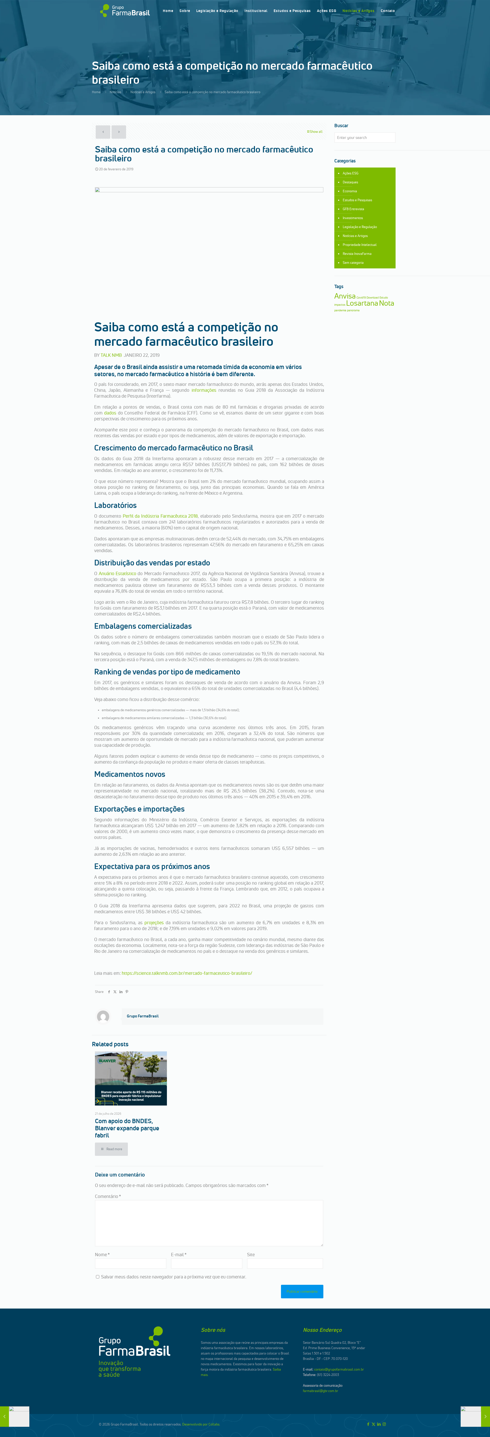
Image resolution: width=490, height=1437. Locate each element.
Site (251, 1254)
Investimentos (353, 218)
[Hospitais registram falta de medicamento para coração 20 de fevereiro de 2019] (14, 1416)
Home (96, 92)
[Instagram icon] (384, 1424)
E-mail (179, 1254)
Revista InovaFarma (357, 254)
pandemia (340, 310)
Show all (316, 131)
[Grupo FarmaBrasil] (125, 10)
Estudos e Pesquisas (357, 200)
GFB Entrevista (353, 209)
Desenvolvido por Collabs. (201, 1424)
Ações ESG (350, 173)
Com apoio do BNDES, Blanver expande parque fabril (127, 1128)
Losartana (362, 303)
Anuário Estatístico (117, 573)
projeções (154, 922)
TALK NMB (111, 355)
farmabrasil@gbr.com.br (320, 1391)
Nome (102, 1254)
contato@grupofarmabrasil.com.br (339, 1369)
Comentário (108, 1196)
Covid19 (361, 297)
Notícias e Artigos (142, 92)
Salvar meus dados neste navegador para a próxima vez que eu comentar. (173, 1277)
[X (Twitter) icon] (373, 1424)
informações (204, 390)
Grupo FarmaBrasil (143, 1016)
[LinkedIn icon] (379, 1424)
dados (110, 413)
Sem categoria (353, 262)
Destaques (350, 182)
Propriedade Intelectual (360, 245)
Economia (350, 191)
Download (372, 297)
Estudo (383, 297)
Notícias (115, 92)
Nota (386, 303)
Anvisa (345, 296)
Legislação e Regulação (360, 227)
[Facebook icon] (368, 1424)
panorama (353, 310)
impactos (339, 304)
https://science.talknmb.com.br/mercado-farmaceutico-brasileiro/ (187, 973)
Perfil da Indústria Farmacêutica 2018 (160, 516)
